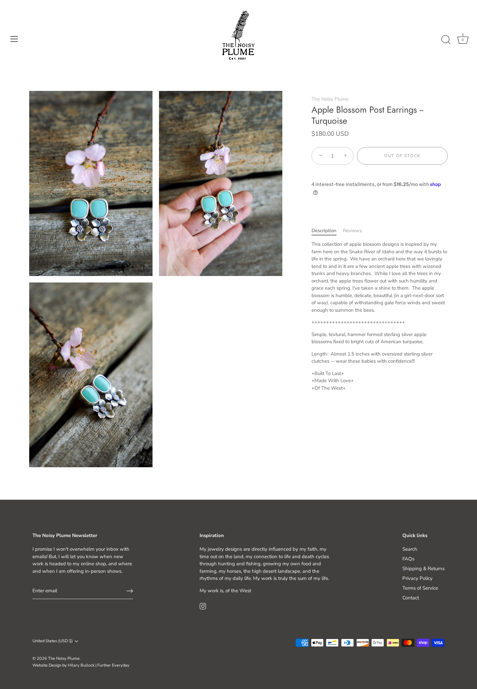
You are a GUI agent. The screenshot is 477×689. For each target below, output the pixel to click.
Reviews (352, 230)
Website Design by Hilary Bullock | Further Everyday (80, 665)
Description (324, 230)
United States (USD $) (52, 641)
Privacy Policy (417, 578)
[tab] (327, 230)
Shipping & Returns (423, 568)
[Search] (446, 40)
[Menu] (14, 39)
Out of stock (402, 156)
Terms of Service (420, 588)
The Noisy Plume (330, 99)
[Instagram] (203, 605)
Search (409, 549)
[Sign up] (130, 591)
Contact (410, 598)
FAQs (408, 559)
